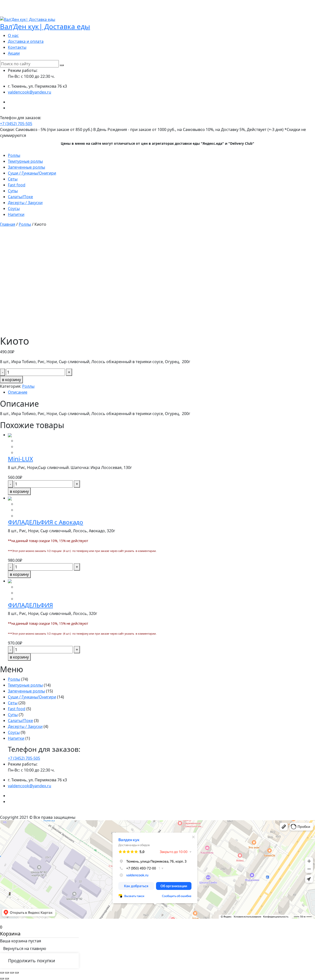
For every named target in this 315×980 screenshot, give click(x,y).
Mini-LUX (20, 459)
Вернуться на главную (24, 948)
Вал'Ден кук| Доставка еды (45, 26)
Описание (17, 392)
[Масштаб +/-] (17, 972)
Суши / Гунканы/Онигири (32, 173)
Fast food (16, 185)
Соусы (14, 208)
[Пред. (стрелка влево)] (2, 978)
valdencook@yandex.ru (29, 92)
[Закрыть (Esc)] (2, 972)
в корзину (11, 379)
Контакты (17, 47)
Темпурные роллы (25, 161)
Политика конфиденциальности (157, 811)
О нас (13, 35)
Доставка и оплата (26, 41)
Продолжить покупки (31, 961)
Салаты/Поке (20, 196)
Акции (14, 53)
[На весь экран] (12, 972)
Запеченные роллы (26, 167)
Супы (13, 190)
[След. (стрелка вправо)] (7, 978)
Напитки (16, 214)
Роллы (14, 155)
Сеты (12, 179)
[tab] (161, 392)
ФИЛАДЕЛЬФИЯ (30, 605)
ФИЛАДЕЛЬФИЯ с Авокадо (45, 522)
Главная (7, 224)
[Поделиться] (7, 972)
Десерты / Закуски (25, 202)
